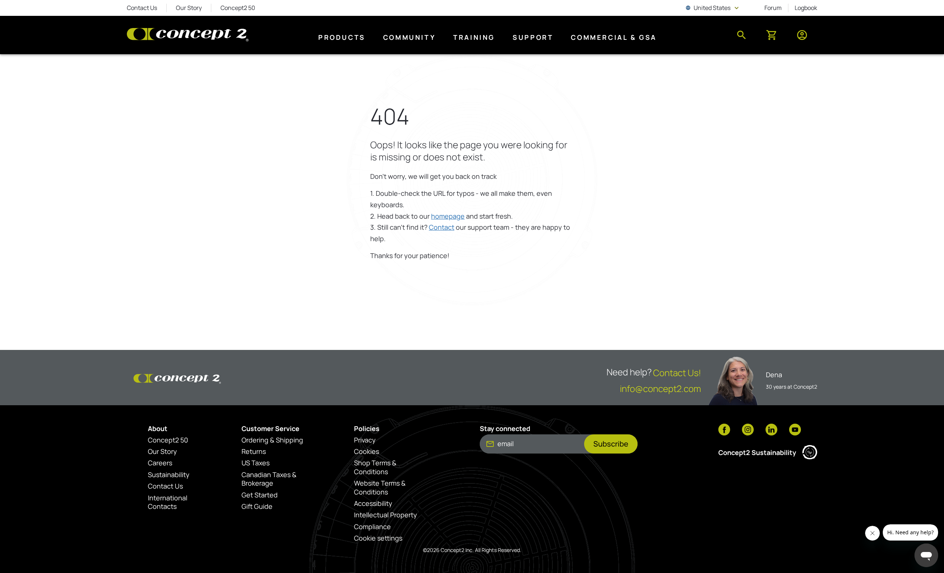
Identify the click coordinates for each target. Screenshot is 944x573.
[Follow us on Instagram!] (748, 430)
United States (713, 8)
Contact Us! (677, 373)
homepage (448, 216)
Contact (441, 227)
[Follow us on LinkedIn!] (771, 430)
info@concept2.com (660, 388)
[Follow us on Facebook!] (724, 430)
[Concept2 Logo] (188, 35)
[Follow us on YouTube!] (795, 430)
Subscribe (610, 444)
